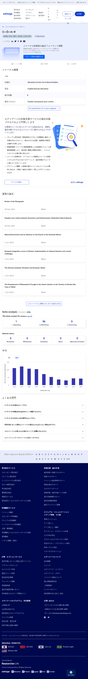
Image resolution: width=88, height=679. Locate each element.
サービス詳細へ (16, 182)
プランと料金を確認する (34, 57)
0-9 (68, 459)
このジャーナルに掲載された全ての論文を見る (44, 304)
